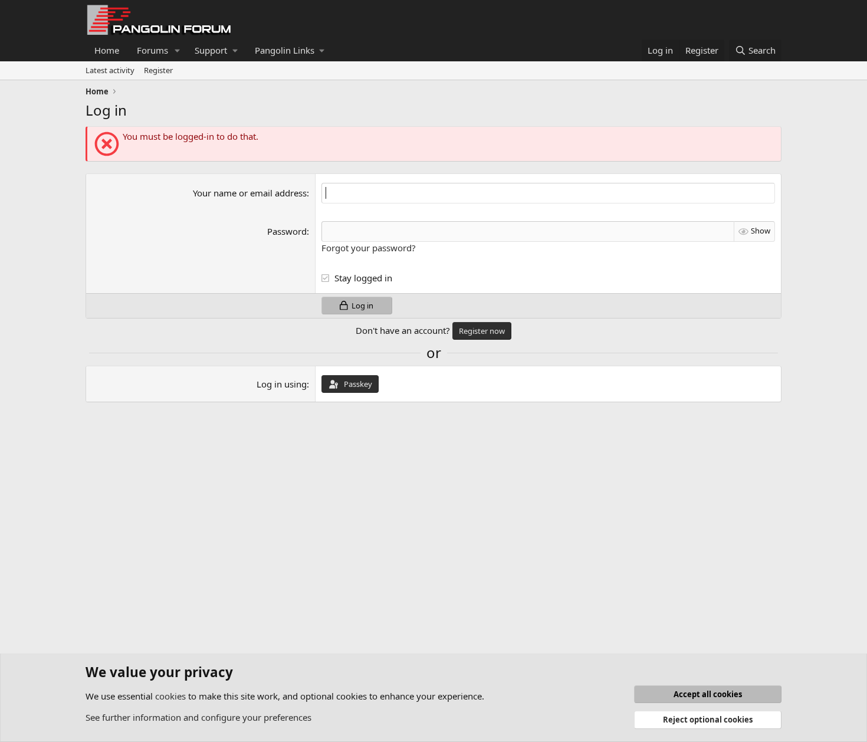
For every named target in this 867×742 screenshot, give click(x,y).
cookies (170, 696)
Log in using (282, 384)
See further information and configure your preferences (198, 717)
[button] (177, 50)
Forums (152, 50)
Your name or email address (250, 193)
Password (287, 231)
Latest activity (110, 70)
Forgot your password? (368, 248)
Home (106, 50)
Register (158, 70)
